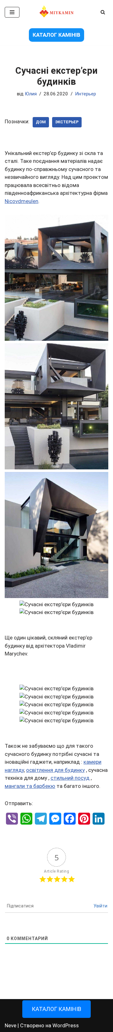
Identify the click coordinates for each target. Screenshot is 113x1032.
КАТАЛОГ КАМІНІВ (56, 35)
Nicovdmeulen (21, 201)
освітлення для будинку (55, 770)
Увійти (100, 905)
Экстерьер (66, 122)
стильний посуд (70, 778)
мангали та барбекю (30, 786)
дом (41, 122)
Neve (10, 1025)
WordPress (65, 1025)
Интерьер (85, 94)
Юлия (31, 94)
